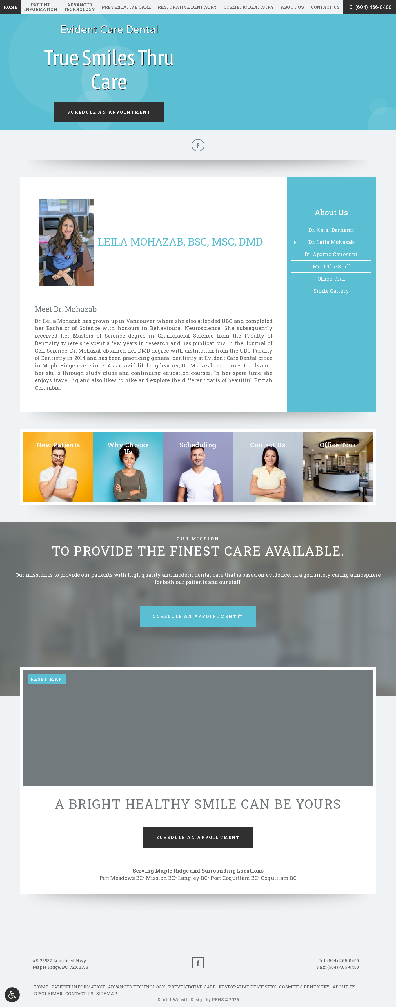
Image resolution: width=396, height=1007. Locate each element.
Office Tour (331, 278)
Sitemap (106, 993)
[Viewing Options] (12, 995)
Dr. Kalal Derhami (331, 229)
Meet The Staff (331, 266)
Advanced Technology (136, 987)
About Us (292, 7)
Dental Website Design (181, 999)
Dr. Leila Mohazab (331, 242)
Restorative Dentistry (187, 7)
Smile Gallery (331, 290)
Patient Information (78, 987)
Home (10, 7)
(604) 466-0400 (343, 960)
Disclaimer (48, 993)
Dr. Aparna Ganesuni (331, 254)
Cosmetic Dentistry (249, 7)
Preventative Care (126, 7)
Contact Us (325, 7)
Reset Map (46, 679)
